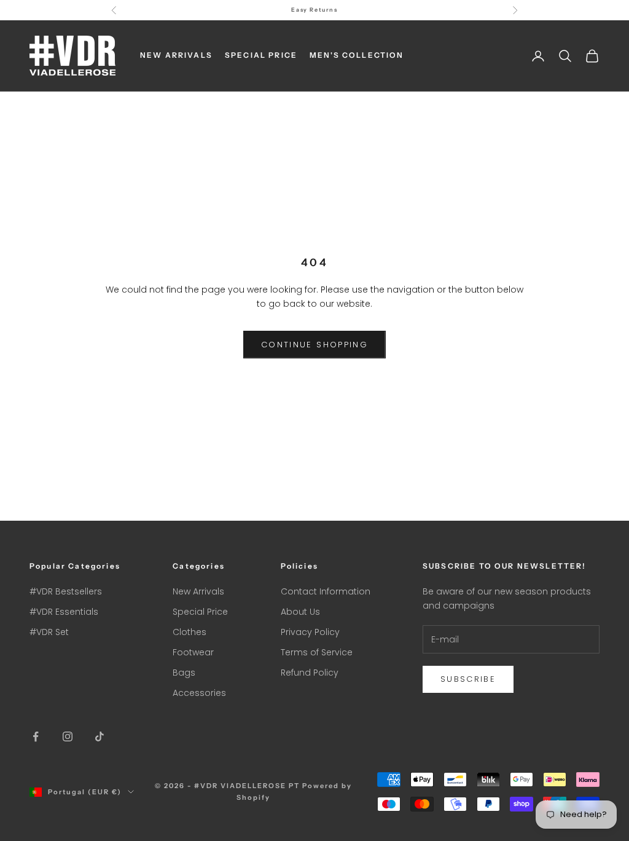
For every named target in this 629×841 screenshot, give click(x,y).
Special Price (200, 612)
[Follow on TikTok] (99, 736)
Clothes (189, 632)
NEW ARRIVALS (176, 55)
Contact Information (325, 591)
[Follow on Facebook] (35, 736)
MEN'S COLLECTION (357, 55)
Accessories (199, 693)
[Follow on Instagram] (67, 736)
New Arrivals (198, 591)
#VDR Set (49, 632)
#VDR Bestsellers (65, 591)
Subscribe (468, 679)
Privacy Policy (310, 632)
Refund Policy (309, 672)
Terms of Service (317, 652)
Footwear (193, 652)
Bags (184, 672)
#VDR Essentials (63, 612)
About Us (300, 612)
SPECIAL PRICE (261, 55)
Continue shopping (314, 344)
